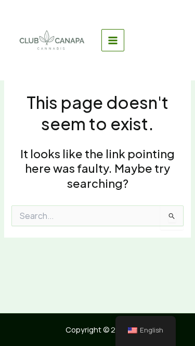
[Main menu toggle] (112, 40)
